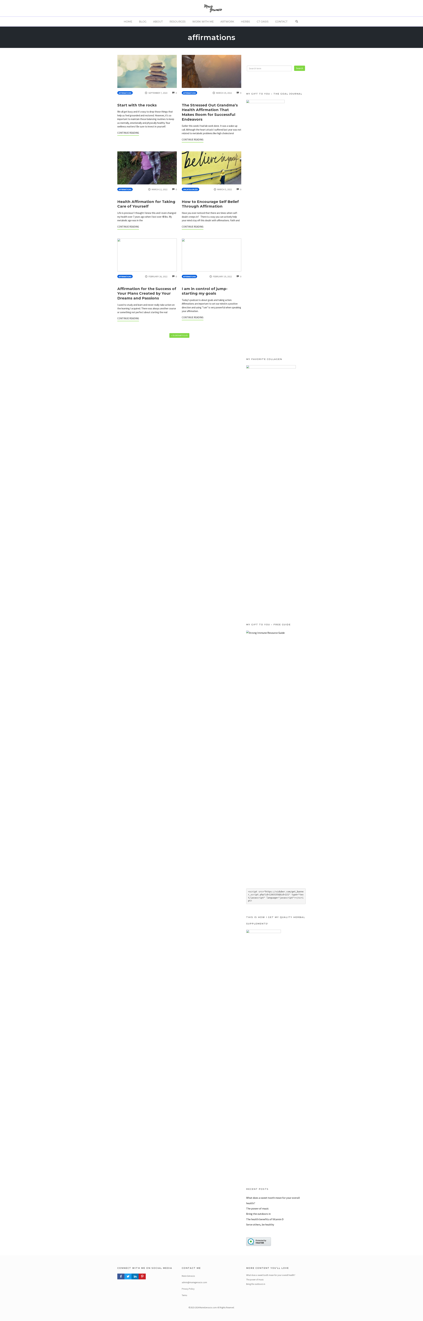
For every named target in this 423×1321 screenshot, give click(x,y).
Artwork (227, 21)
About (158, 21)
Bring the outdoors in (258, 1213)
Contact (281, 21)
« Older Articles (179, 335)
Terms (184, 1295)
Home (128, 21)
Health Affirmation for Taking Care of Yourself (146, 204)
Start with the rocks (137, 105)
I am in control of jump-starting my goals (205, 291)
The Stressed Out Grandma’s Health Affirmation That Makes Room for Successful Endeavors (210, 112)
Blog (142, 21)
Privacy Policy (188, 1288)
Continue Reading (128, 132)
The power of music (257, 1208)
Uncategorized (190, 189)
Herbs (245, 21)
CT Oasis (263, 21)
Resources (178, 21)
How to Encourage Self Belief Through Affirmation (210, 204)
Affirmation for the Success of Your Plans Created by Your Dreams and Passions (146, 293)
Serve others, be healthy (260, 1224)
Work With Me (203, 21)
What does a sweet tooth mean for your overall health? (270, 1275)
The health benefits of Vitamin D (265, 1219)
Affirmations (125, 93)
